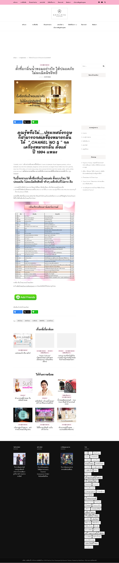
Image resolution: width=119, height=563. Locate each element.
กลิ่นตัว (90, 453)
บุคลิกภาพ (87, 508)
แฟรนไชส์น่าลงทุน (89, 540)
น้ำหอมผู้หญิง (89, 495)
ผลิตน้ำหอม (27, 320)
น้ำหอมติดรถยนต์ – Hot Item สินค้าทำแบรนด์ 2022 (66, 402)
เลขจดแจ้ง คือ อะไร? (23, 353)
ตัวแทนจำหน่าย (33, 2)
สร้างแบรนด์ (96, 529)
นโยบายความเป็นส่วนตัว (91, 560)
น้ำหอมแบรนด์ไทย (97, 505)
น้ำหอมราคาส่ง (89, 502)
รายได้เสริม (87, 519)
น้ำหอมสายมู (97, 501)
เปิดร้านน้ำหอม (97, 536)
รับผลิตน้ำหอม (92, 515)
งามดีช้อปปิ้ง (88, 470)
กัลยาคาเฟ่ (60, 2)
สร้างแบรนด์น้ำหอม (94, 533)
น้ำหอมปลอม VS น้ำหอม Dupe (90, 177)
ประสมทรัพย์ (96, 509)
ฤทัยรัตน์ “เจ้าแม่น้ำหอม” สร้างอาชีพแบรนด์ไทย (44, 402)
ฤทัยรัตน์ (95, 519)
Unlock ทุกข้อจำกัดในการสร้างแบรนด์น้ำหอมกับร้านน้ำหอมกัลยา (67, 358)
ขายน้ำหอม (89, 463)
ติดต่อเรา (68, 2)
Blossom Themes (67, 560)
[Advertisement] (59, 43)
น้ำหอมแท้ (88, 505)
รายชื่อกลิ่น (23, 2)
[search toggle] (105, 2)
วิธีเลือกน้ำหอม (89, 526)
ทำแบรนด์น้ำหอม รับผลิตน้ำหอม (23, 399)
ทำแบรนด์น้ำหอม (93, 477)
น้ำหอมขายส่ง (88, 484)
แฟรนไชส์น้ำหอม (91, 543)
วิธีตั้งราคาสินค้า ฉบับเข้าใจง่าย (45, 428)
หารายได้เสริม (88, 536)
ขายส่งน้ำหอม (99, 463)
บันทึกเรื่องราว (51, 2)
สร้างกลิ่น (97, 526)
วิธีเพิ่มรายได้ (88, 522)
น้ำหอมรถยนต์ (90, 498)
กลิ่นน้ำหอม (20, 320)
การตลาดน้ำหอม (95, 460)
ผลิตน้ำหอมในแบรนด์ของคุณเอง (25, 286)
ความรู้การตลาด (45, 65)
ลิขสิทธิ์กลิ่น (42, 320)
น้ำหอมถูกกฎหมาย (90, 491)
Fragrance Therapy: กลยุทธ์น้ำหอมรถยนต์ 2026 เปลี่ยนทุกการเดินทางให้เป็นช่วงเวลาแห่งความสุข (94, 165)
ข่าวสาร (50, 351)
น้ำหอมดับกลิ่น (96, 484)
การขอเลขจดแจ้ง (94, 456)
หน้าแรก (15, 2)
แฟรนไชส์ (42, 2)
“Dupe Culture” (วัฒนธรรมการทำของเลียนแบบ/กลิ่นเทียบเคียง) (45, 358)
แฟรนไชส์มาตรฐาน (88, 547)
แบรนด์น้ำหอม (50, 320)
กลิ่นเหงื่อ (87, 456)
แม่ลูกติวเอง (85, 149)
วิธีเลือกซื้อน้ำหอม (96, 522)
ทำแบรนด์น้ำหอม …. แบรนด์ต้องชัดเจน (66, 428)
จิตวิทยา (96, 470)
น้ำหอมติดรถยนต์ (89, 488)
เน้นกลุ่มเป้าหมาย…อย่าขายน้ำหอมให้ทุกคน (23, 428)
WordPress (81, 560)
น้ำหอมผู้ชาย (100, 491)
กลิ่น (86, 453)
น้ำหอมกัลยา (91, 480)
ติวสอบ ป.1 (88, 474)
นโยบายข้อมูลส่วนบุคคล (80, 2)
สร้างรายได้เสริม (88, 529)
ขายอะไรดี (88, 467)
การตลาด (87, 460)
